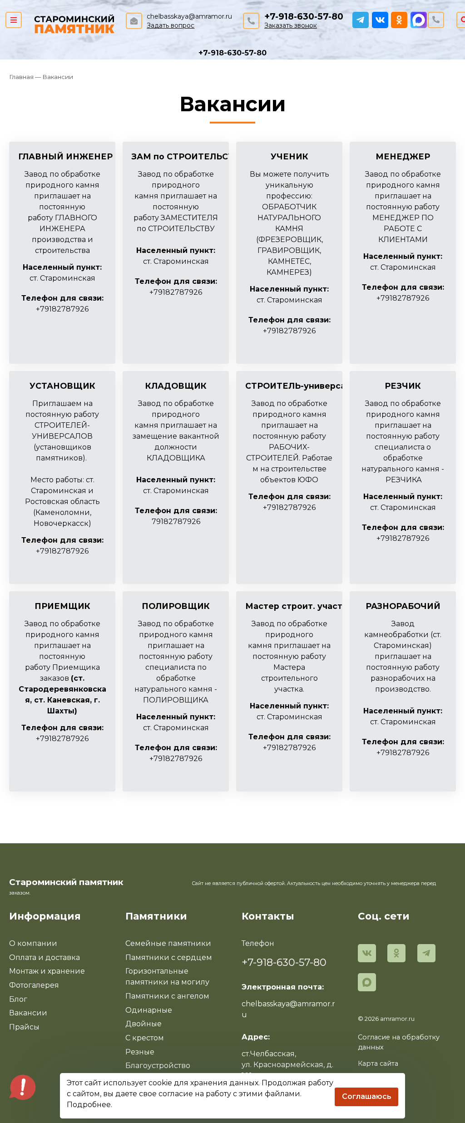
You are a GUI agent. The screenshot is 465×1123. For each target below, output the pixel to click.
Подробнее (89, 1104)
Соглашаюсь (366, 1096)
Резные (139, 1052)
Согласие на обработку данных (399, 1042)
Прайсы (24, 1027)
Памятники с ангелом (167, 996)
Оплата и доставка (44, 957)
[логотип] (74, 23)
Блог (18, 999)
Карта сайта (378, 1063)
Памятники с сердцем (168, 957)
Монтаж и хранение (47, 971)
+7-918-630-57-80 (303, 16)
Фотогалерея (34, 985)
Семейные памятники (168, 943)
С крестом (144, 1038)
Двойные (143, 1023)
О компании (33, 943)
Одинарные (148, 1010)
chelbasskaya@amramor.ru (189, 16)
